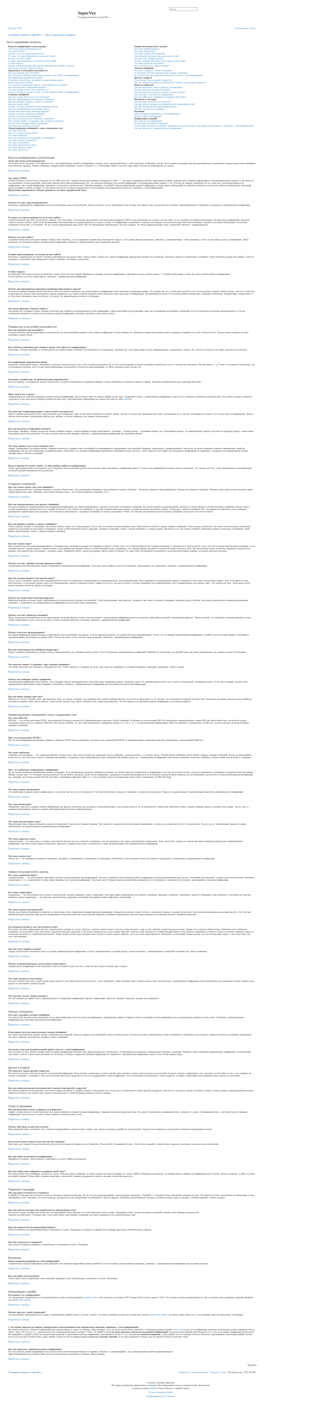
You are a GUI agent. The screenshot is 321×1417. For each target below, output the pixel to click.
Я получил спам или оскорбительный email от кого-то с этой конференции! (168, 75)
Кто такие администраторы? (147, 49)
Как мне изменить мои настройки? (24, 73)
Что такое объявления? (18, 142)
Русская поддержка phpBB (160, 1392)
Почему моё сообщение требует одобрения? (28, 123)
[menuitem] (19, 28)
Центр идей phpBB (158, 1314)
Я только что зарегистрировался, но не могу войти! (31, 56)
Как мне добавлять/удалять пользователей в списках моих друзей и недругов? (170, 82)
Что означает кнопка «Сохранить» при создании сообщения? (36, 121)
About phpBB (24, 1300)
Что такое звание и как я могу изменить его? (28, 89)
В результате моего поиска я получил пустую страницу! (159, 92)
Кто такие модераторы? (145, 51)
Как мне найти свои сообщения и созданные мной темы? (160, 97)
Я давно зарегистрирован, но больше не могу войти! (32, 61)
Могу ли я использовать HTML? (23, 133)
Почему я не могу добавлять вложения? (26, 114)
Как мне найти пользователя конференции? (153, 94)
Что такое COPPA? (17, 51)
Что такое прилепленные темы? (22, 145)
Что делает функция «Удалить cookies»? (26, 68)
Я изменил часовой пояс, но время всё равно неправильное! (35, 80)
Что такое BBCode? (17, 130)
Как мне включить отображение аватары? (27, 87)
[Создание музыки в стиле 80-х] (42, 14)
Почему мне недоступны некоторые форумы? (29, 111)
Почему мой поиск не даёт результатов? (152, 89)
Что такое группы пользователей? (149, 53)
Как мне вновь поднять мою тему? (24, 126)
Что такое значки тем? (18, 150)
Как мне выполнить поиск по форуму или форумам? (158, 87)
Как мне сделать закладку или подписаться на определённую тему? (164, 104)
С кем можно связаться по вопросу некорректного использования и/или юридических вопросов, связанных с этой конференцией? (193, 126)
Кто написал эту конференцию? (148, 121)
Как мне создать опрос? (19, 104)
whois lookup (179, 1329)
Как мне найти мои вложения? (148, 116)
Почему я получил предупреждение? (25, 116)
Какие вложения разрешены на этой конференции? (157, 114)
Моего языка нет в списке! (20, 82)
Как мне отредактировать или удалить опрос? (29, 109)
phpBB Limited (91, 1297)
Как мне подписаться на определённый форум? (155, 106)
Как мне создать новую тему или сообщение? (29, 97)
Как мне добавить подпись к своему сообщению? (31, 101)
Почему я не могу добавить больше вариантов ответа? (33, 106)
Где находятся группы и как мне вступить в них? (156, 56)
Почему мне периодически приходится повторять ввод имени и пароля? (41, 65)
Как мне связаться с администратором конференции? (158, 128)
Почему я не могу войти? (19, 58)
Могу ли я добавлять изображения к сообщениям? (31, 138)
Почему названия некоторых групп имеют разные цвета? (160, 61)
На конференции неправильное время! (25, 77)
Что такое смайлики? (17, 135)
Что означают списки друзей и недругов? (153, 80)
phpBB (126, 399)
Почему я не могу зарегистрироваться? (26, 53)
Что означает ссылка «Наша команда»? (152, 65)
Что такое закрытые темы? (20, 147)
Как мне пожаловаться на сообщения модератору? (31, 118)
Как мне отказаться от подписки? (149, 109)
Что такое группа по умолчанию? (149, 63)
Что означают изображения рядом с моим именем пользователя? (37, 85)
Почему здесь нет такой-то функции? (151, 123)
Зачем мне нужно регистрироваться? (24, 49)
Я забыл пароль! (16, 63)
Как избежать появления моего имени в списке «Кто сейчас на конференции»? (44, 75)
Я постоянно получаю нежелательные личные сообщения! (161, 73)
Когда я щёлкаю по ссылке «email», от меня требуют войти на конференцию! (43, 92)
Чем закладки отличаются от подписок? (152, 101)
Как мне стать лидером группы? (149, 58)
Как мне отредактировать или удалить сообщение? (31, 99)
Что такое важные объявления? (22, 140)
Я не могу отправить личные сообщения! (153, 70)
